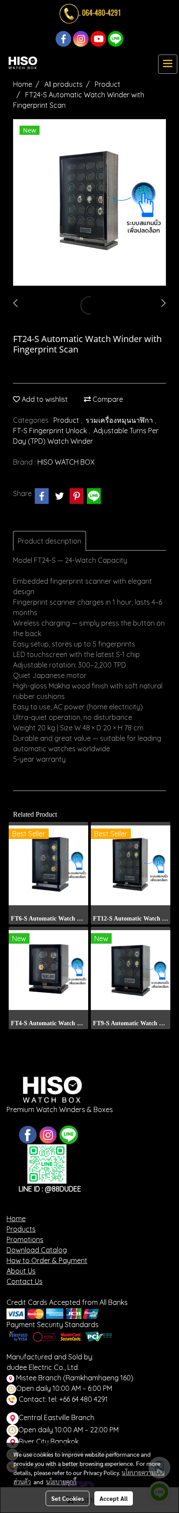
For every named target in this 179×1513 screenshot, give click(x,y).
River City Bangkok (49, 1441)
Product (67, 420)
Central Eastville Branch (56, 1417)
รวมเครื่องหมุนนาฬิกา (120, 420)
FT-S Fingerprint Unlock (51, 430)
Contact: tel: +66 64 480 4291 (62, 1399)
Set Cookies (67, 1498)
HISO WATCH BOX (66, 462)
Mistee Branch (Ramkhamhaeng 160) (73, 1377)
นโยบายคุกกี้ (61, 1482)
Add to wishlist (44, 399)
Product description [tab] (49, 541)
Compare (107, 399)
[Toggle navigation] (167, 64)
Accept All (113, 1498)
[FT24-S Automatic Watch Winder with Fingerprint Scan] (89, 203)
